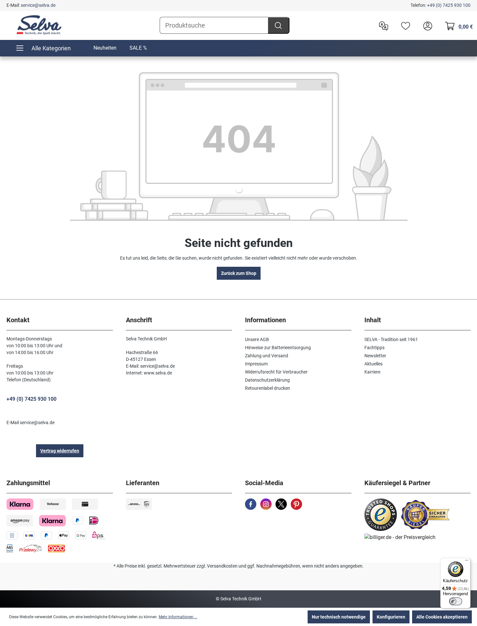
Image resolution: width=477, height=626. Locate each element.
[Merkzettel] (404, 25)
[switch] (455, 601)
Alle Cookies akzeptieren (442, 617)
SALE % (138, 48)
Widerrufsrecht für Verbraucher (276, 371)
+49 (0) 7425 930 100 (449, 5)
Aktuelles (373, 363)
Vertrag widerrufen (59, 450)
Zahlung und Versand (266, 355)
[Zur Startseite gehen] (38, 25)
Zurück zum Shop (238, 273)
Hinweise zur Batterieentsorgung (278, 347)
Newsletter (375, 355)
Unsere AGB (257, 339)
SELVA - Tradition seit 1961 (391, 339)
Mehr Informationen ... (178, 617)
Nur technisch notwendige (339, 617)
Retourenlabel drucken (267, 388)
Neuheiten (104, 48)
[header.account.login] (426, 25)
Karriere (372, 371)
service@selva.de (38, 5)
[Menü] (467, 562)
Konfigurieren (391, 617)
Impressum (256, 363)
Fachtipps (374, 347)
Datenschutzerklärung (267, 380)
